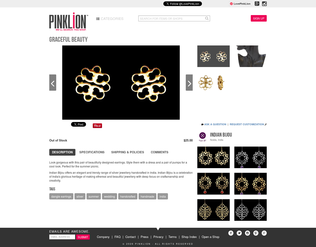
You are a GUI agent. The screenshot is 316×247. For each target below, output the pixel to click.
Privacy (158, 236)
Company (103, 236)
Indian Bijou (221, 135)
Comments (159, 152)
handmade (147, 196)
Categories (112, 18)
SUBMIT (83, 237)
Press (145, 236)
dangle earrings (61, 196)
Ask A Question (215, 124)
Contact (130, 236)
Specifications (92, 152)
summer (94, 196)
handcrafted (127, 196)
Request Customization (247, 124)
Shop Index (189, 236)
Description (62, 152)
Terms (172, 236)
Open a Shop (210, 236)
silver (80, 196)
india (163, 196)
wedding (109, 196)
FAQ (118, 236)
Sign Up (258, 18)
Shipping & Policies (127, 152)
